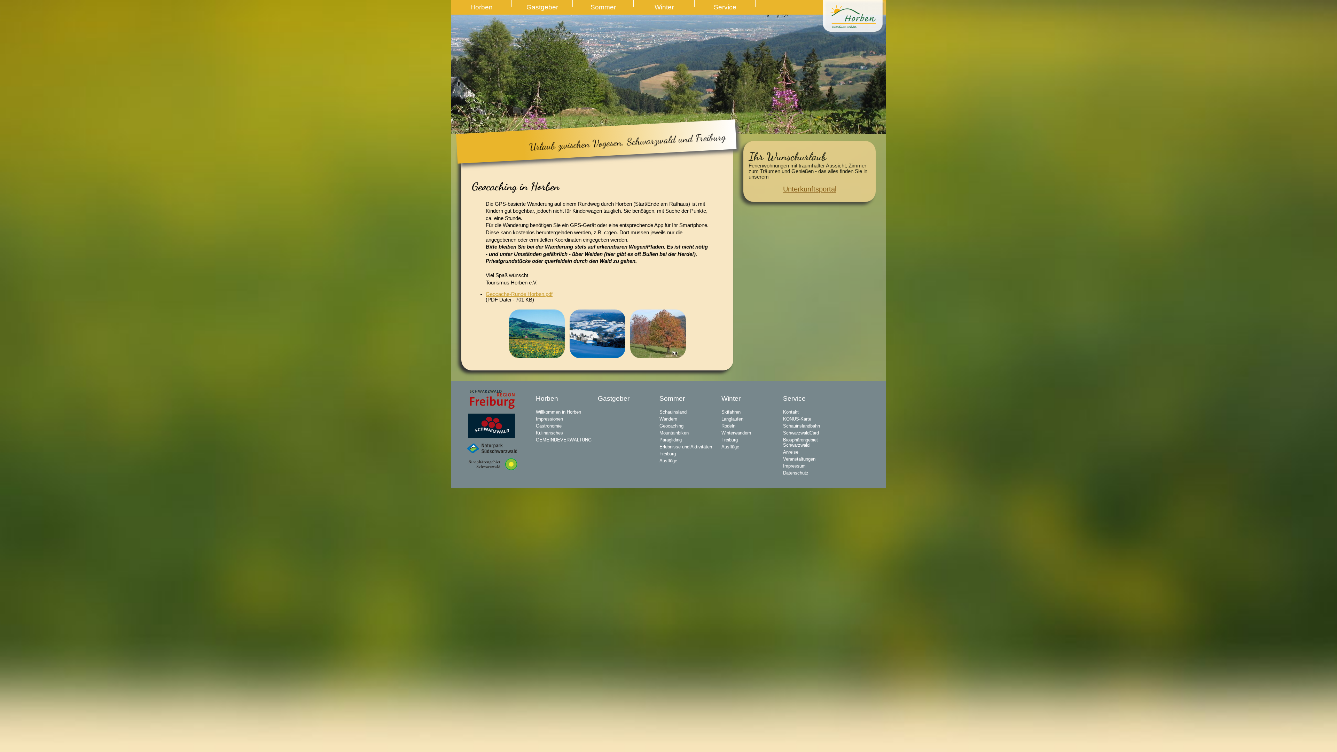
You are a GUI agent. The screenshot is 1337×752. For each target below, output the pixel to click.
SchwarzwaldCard (801, 433)
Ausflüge (668, 460)
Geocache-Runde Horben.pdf (519, 294)
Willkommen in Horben (558, 412)
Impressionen (549, 419)
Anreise (790, 452)
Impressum (794, 466)
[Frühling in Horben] (536, 333)
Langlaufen (732, 419)
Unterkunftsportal (809, 189)
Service (725, 7)
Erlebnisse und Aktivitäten (685, 446)
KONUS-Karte (797, 419)
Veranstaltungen (799, 459)
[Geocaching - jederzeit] (658, 333)
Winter (664, 7)
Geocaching (671, 426)
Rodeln (728, 426)
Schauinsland (673, 412)
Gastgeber (542, 7)
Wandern (668, 419)
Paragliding (670, 439)
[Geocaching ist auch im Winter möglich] (597, 333)
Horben (481, 7)
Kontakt (791, 412)
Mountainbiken (674, 433)
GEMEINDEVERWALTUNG (564, 439)
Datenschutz (795, 473)
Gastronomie (549, 426)
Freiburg (667, 453)
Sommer (603, 7)
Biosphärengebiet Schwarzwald (800, 442)
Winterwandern (736, 433)
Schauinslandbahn (801, 426)
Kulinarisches (549, 433)
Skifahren (731, 412)
